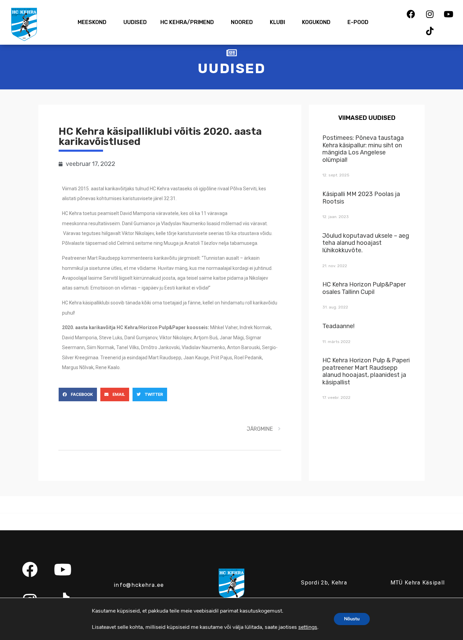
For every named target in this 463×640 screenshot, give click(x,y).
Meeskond (92, 22)
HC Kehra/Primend (187, 22)
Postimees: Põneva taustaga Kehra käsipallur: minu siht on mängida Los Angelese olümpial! (363, 149)
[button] (78, 394)
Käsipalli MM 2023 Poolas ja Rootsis (361, 197)
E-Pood (357, 22)
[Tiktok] (429, 30)
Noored (242, 22)
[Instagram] (429, 13)
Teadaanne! (338, 326)
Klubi (277, 22)
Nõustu (352, 619)
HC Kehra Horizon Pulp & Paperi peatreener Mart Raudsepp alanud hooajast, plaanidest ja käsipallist (366, 371)
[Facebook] (411, 13)
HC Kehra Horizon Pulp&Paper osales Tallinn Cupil (364, 288)
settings (307, 627)
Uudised (135, 22)
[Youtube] (448, 13)
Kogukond (316, 22)
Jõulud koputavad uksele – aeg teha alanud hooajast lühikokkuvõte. (365, 243)
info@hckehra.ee (139, 585)
